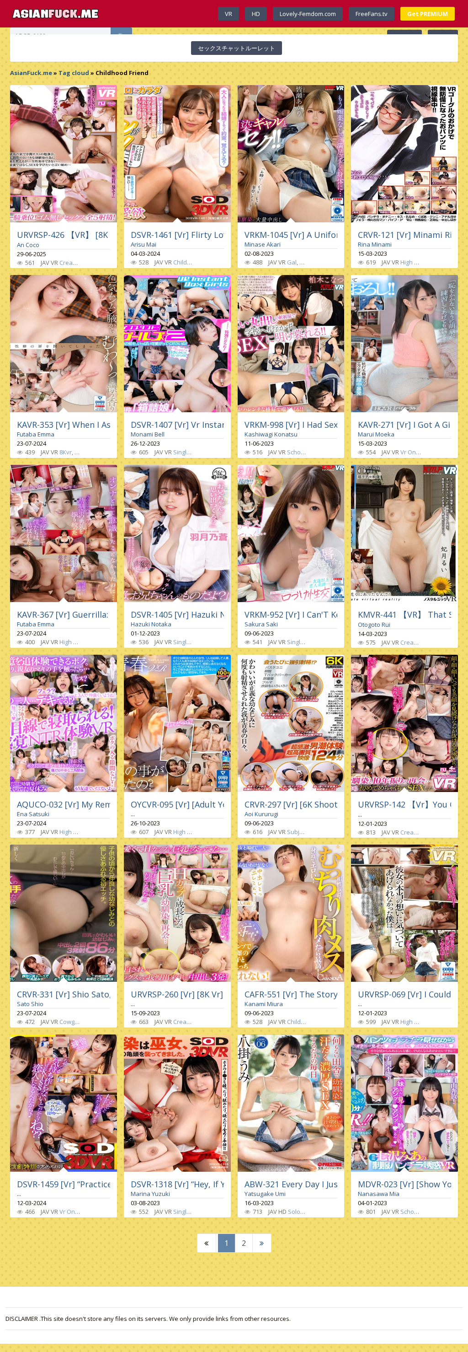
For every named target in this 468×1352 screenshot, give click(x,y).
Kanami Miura (264, 1004)
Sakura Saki (261, 624)
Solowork (301, 1211)
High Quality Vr (79, 642)
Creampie (72, 263)
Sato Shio (30, 1004)
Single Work (189, 452)
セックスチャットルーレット (236, 48)
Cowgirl (69, 1022)
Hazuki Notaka (151, 624)
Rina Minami (375, 244)
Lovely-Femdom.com (308, 14)
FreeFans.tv (372, 14)
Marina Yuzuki (150, 1194)
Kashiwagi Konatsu (271, 434)
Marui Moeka (376, 434)
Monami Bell (148, 434)
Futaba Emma (35, 434)
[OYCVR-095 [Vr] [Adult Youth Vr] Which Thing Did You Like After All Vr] (177, 723)
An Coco (28, 245)
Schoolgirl (300, 452)
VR (228, 14)
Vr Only (69, 1211)
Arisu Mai (143, 244)
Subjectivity (303, 832)
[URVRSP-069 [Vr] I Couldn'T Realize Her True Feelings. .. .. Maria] (404, 913)
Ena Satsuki (33, 814)
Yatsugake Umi (265, 1194)
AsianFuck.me (31, 73)
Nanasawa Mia (378, 1194)
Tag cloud (73, 73)
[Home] (55, 13)
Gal (292, 262)
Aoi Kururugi (261, 814)
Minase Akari (263, 244)
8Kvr (65, 452)
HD (256, 14)
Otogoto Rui (374, 624)
